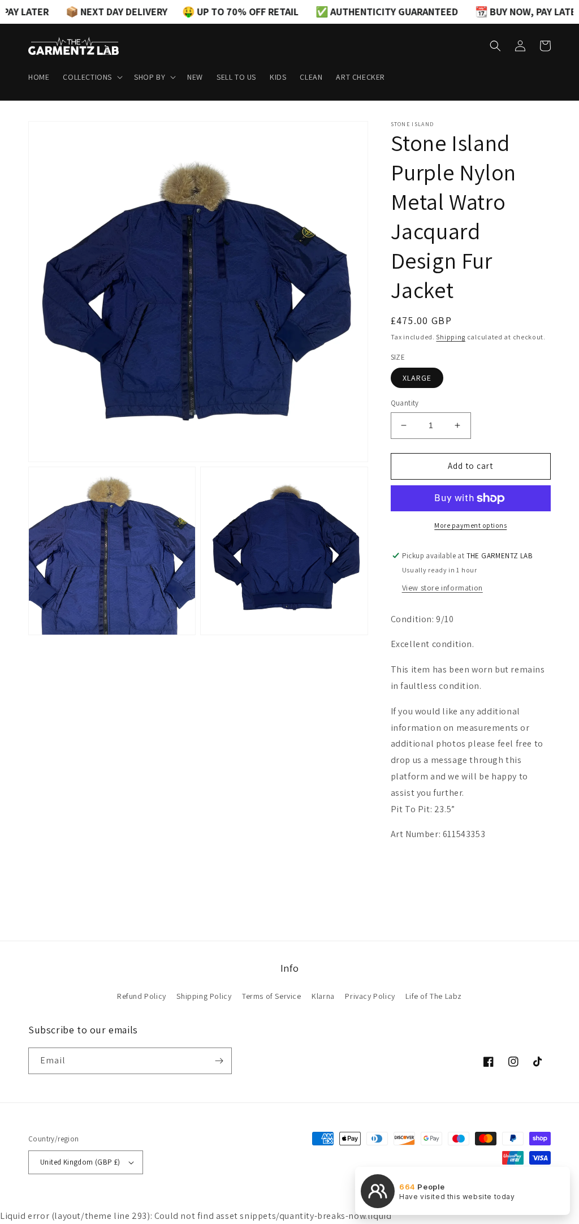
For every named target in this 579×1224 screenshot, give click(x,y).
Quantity (405, 403)
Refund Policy (141, 996)
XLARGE (417, 378)
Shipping (450, 337)
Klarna (323, 996)
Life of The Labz (433, 996)
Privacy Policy (370, 996)
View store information (442, 588)
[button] (91, 77)
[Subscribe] (218, 1061)
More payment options (470, 525)
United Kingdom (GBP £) (80, 1162)
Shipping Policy (203, 996)
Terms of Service (271, 996)
